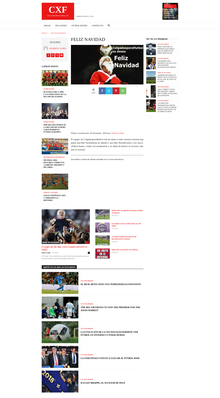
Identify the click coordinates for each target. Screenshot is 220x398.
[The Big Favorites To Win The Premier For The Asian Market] (60, 308)
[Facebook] (48, 55)
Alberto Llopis (57, 48)
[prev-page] (147, 117)
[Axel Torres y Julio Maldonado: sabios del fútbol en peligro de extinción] (151, 91)
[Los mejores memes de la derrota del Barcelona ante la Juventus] (102, 241)
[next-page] (151, 117)
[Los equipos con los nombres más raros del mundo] (102, 227)
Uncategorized (58, 33)
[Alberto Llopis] (46, 48)
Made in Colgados (168, 6)
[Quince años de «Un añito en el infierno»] (102, 254)
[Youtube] (61, 55)
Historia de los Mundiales (54, 157)
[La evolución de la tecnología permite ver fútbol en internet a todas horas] (60, 332)
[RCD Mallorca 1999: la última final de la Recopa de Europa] (55, 78)
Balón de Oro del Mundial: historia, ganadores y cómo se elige (169, 13)
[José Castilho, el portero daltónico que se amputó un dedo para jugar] (151, 49)
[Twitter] (57, 55)
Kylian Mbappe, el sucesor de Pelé (103, 383)
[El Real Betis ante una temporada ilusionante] (60, 283)
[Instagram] (53, 55)
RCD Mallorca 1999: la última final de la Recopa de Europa (55, 94)
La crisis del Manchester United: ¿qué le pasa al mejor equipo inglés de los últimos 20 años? (167, 107)
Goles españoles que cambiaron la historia (55, 197)
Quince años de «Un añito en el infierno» (125, 250)
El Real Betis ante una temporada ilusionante (111, 284)
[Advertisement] (107, 115)
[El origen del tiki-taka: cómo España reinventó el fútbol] (66, 226)
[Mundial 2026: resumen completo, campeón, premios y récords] (55, 146)
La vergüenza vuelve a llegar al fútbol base (110, 358)
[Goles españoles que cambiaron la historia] (55, 182)
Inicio (44, 33)
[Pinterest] (116, 90)
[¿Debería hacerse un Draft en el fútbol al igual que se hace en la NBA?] (151, 77)
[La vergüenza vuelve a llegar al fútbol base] (60, 357)
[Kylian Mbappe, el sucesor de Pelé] (60, 382)
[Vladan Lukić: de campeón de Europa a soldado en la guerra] (102, 214)
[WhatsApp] (122, 90)
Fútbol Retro (49, 89)
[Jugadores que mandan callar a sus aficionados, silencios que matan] (151, 63)
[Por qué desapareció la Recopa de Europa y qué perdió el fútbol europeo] (55, 111)
